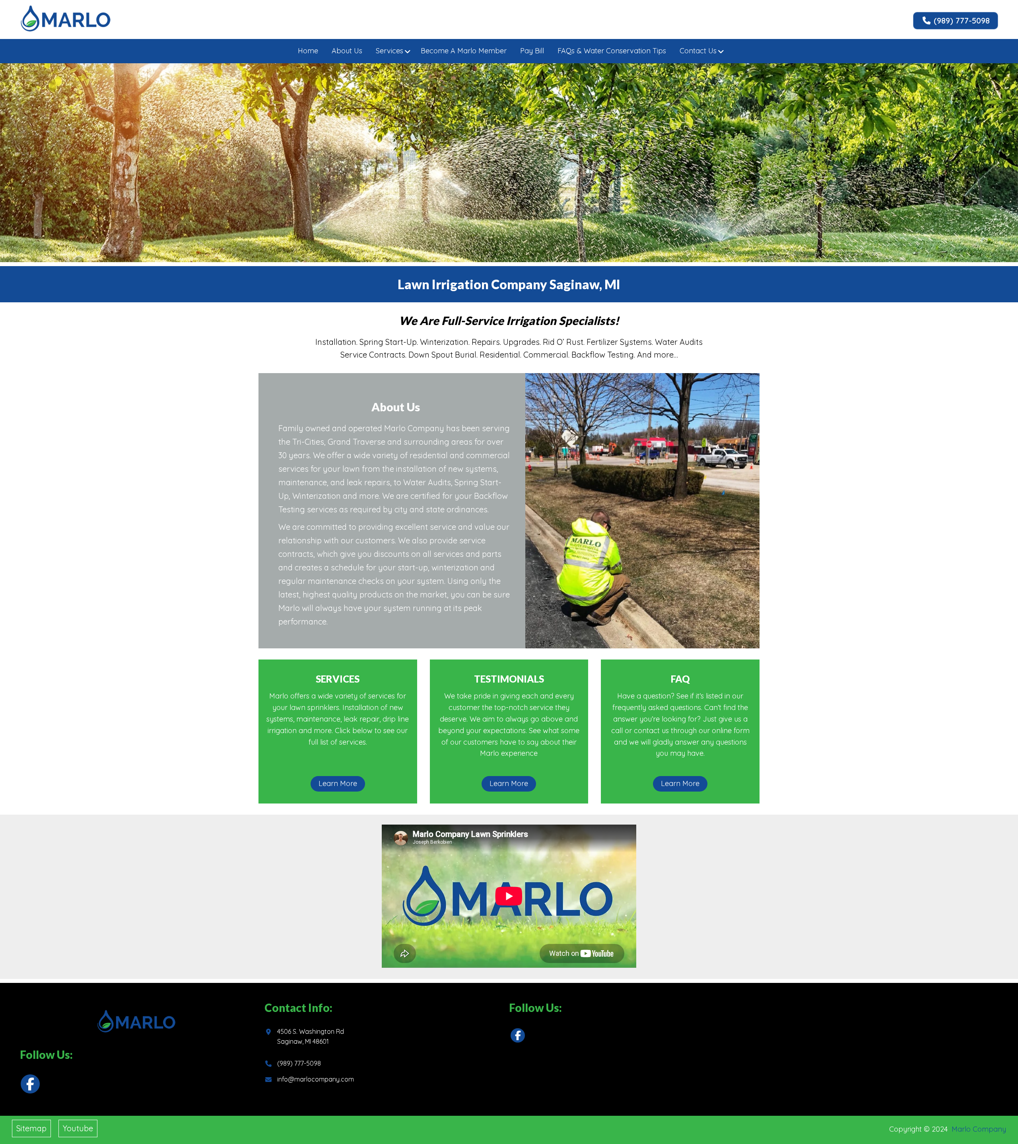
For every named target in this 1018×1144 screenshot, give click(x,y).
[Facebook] (30, 1083)
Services (389, 50)
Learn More (338, 783)
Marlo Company (979, 1129)
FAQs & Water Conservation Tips (612, 50)
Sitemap (31, 1128)
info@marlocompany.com (315, 1079)
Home (308, 50)
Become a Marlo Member (464, 50)
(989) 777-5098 (960, 20)
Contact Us (698, 50)
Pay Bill (532, 50)
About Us (347, 50)
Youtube (78, 1128)
